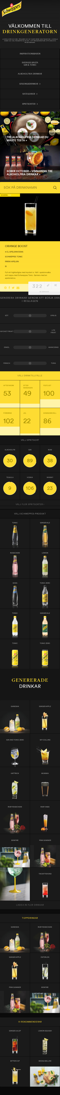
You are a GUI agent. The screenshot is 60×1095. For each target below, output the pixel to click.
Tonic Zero (45, 643)
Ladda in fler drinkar (30, 905)
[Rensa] (48, 285)
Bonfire (14, 840)
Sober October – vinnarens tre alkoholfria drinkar (30, 162)
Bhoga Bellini (45, 1061)
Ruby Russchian (15, 807)
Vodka (30, 484)
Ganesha (15, 706)
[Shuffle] (55, 285)
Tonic (15, 523)
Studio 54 (15, 874)
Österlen (45, 957)
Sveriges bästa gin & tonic (30, 64)
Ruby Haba (45, 807)
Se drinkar (44, 292)
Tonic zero (45, 583)
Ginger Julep (15, 1031)
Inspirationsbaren (30, 54)
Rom (50, 456)
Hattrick (15, 773)
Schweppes (12, 9)
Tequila (10, 484)
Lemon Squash (45, 1031)
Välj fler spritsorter (30, 504)
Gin (30, 456)
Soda (15, 583)
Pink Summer (45, 840)
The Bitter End (45, 874)
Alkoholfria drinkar (30, 74)
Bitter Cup (15, 1061)
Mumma (45, 773)
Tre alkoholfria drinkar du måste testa (30, 129)
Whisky (50, 484)
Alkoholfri (10, 456)
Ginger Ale (45, 523)
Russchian (15, 553)
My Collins (45, 740)
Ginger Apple (45, 706)
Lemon (45, 553)
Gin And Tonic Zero (15, 740)
